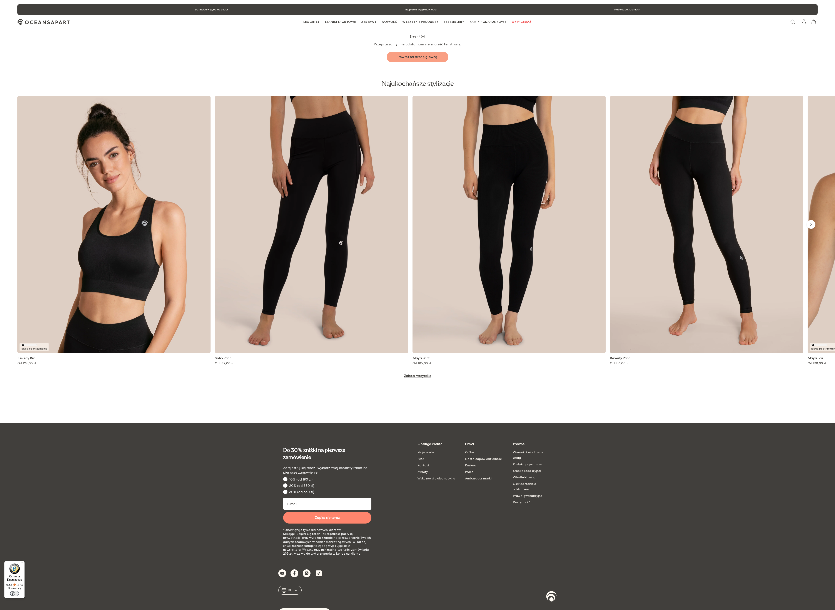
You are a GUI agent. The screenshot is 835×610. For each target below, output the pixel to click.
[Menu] (22, 563)
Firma (469, 444)
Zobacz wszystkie (417, 376)
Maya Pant (421, 358)
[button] (792, 22)
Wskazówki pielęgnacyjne (436, 478)
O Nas (469, 452)
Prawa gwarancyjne (528, 496)
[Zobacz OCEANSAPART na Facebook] (294, 573)
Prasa (469, 472)
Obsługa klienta (430, 444)
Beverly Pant (620, 358)
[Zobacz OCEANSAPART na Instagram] (307, 573)
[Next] (811, 224)
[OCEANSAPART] (43, 22)
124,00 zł (26, 363)
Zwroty (423, 472)
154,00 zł (619, 363)
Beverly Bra (26, 358)
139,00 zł (224, 363)
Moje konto (426, 452)
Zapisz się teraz (327, 517)
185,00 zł (421, 363)
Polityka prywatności (528, 464)
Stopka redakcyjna (527, 471)
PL (290, 590)
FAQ (421, 459)
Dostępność (521, 502)
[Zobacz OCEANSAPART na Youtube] (282, 573)
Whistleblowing (524, 477)
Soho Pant (223, 358)
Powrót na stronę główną (417, 57)
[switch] (14, 593)
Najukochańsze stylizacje (417, 83)
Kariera (470, 465)
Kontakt (423, 465)
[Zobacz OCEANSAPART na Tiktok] (319, 573)
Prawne (519, 444)
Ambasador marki (478, 478)
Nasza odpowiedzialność (483, 459)
